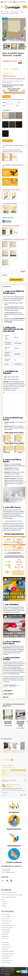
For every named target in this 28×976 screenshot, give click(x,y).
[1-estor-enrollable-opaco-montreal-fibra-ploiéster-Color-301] (14, 46)
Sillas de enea (5, 944)
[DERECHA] (14, 209)
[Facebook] (2, 880)
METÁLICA (8, 221)
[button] (6, 792)
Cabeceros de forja (6, 947)
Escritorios (4, 938)
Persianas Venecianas (7, 927)
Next (27, 720)
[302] (12, 115)
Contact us (4, 903)
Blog (3, 966)
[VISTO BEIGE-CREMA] (6, 263)
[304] (5, 124)
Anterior (2, 46)
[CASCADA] (6, 195)
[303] (19, 115)
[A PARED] (14, 195)
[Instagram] (11, 880)
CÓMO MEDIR (6, 96)
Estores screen (5, 918)
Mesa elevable (5, 932)
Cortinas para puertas (7, 960)
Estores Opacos (12, 686)
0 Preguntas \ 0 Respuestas (8, 767)
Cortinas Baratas (6, 962)
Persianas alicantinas (7, 925)
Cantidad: (4, 275)
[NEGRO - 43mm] (14, 172)
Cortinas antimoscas (7, 956)
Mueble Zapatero (6, 929)
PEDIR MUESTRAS (7, 140)
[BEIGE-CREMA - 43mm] (6, 181)
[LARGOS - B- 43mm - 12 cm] (14, 157)
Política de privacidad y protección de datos (12, 894)
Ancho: (4, 102)
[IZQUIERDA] (6, 209)
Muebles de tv (5, 936)
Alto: (4, 105)
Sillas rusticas (5, 942)
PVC (4, 221)
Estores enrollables (6, 916)
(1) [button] (8, 770)
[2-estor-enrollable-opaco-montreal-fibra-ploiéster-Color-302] (21, 46)
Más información (24, 971)
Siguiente (25, 46)
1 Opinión (12, 73)
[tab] (5, 780)
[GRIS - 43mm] (14, 181)
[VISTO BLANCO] (14, 245)
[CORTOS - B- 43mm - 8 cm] (6, 157)
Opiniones (4, 901)
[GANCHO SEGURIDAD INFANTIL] (14, 231)
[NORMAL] (6, 231)
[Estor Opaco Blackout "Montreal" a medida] (6, 46)
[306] (19, 124)
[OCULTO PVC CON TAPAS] (6, 245)
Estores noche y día (6, 920)
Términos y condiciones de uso (9, 892)
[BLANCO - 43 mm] (6, 172)
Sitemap (4, 906)
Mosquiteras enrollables (8, 951)
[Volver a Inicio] (1, 12)
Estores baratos (6, 914)
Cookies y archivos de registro (9, 897)
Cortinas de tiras (6, 958)
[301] (5, 115)
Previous (1, 720)
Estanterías (5, 934)
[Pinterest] (7, 880)
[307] (5, 133)
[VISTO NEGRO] (14, 254)
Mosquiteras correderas (8, 953)
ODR (3, 899)
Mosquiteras (5, 949)
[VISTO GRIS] (6, 254)
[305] (12, 124)
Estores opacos (5, 923)
